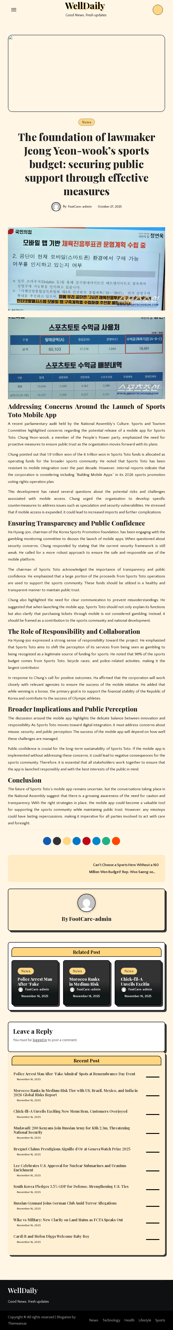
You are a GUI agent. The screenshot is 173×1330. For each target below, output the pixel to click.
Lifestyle (145, 1320)
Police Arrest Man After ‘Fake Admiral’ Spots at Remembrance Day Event (74, 1073)
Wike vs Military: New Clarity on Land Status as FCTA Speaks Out (68, 1219)
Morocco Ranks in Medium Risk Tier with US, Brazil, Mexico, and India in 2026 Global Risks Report (76, 1092)
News (86, 122)
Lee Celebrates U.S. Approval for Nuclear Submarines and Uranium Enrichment (70, 1167)
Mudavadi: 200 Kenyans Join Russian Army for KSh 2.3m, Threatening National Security (72, 1130)
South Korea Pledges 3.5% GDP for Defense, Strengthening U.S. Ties (71, 1186)
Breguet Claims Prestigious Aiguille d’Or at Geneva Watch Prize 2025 (72, 1149)
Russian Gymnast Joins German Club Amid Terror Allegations (65, 1203)
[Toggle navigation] (13, 9)
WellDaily (23, 1290)
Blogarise (64, 1317)
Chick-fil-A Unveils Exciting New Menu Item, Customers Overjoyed (70, 1111)
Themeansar (17, 1323)
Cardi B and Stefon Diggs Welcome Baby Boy (51, 1236)
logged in (40, 1040)
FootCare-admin (80, 207)
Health (129, 1320)
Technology (111, 1320)
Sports (160, 1320)
